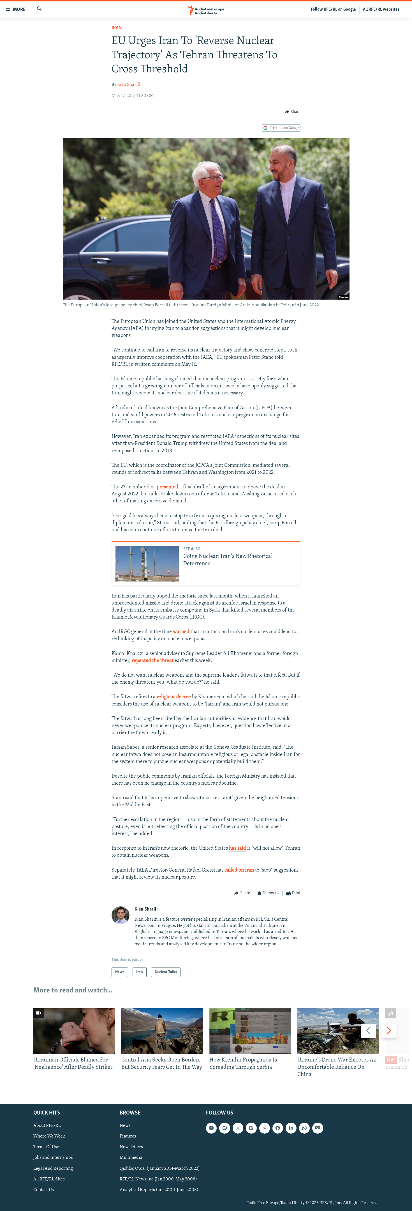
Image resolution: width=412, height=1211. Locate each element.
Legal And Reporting (53, 1168)
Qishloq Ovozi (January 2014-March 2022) (160, 1168)
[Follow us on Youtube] (211, 1128)
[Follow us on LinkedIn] (291, 1128)
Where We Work (49, 1136)
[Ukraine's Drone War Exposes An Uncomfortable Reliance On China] (338, 1031)
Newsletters (131, 1147)
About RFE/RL (47, 1125)
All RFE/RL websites (381, 9)
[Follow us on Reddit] (224, 1128)
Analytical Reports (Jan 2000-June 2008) (159, 1190)
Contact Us (43, 1190)
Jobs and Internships (53, 1157)
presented (167, 487)
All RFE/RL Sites (49, 1179)
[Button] (292, 112)
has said (237, 848)
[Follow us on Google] (251, 1128)
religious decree (174, 697)
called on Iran (239, 870)
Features (128, 1136)
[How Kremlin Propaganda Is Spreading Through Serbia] (250, 1031)
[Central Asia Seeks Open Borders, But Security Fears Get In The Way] (162, 1031)
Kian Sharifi (128, 84)
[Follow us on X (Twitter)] (264, 1128)
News (125, 1125)
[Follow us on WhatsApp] (304, 1128)
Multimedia (131, 1157)
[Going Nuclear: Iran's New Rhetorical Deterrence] (147, 564)
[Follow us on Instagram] (238, 1128)
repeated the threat (152, 660)
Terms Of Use (46, 1147)
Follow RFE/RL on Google (333, 9)
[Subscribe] (317, 1128)
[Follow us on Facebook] (277, 1128)
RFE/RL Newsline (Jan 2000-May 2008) (158, 1179)
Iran (117, 28)
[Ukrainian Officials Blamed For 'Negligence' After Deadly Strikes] (74, 1031)
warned (181, 632)
